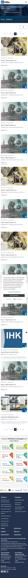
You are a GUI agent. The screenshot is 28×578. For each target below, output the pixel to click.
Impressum (17, 534)
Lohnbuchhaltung (6, 516)
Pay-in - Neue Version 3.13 (8, 384)
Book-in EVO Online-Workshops (13, 12)
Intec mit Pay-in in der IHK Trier (9, 352)
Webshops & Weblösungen (4, 524)
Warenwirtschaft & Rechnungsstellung (6, 505)
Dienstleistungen (19, 500)
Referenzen (17, 528)
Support (3, 531)
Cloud (3, 528)
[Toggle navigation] (26, 2)
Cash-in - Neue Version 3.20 (8, 60)
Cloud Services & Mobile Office (19, 508)
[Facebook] (5, 571)
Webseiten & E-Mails (20, 511)
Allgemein (10, 354)
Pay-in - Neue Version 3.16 (8, 222)
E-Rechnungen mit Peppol (6, 512)
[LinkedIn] (2, 571)
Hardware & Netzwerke (18, 503)
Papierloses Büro (5, 509)
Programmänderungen (14, 62)
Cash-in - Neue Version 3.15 (8, 255)
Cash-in (22, 62)
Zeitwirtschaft (4, 518)
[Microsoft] (4, 490)
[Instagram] (7, 571)
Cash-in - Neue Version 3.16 (8, 190)
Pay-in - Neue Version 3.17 (8, 157)
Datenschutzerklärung (14, 292)
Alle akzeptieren (14, 295)
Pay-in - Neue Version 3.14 (8, 320)
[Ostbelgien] (18, 490)
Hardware (18, 497)
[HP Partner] (9, 490)
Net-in (15, 419)
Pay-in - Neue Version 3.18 (8, 125)
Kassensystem (5, 521)
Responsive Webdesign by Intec (10, 417)
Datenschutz (5, 534)
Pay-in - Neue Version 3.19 (8, 93)
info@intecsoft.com (5, 562)
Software (4, 497)
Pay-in (21, 95)
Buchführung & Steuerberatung (5, 501)
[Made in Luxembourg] (13, 490)
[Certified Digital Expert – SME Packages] (25, 490)
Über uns (17, 531)
